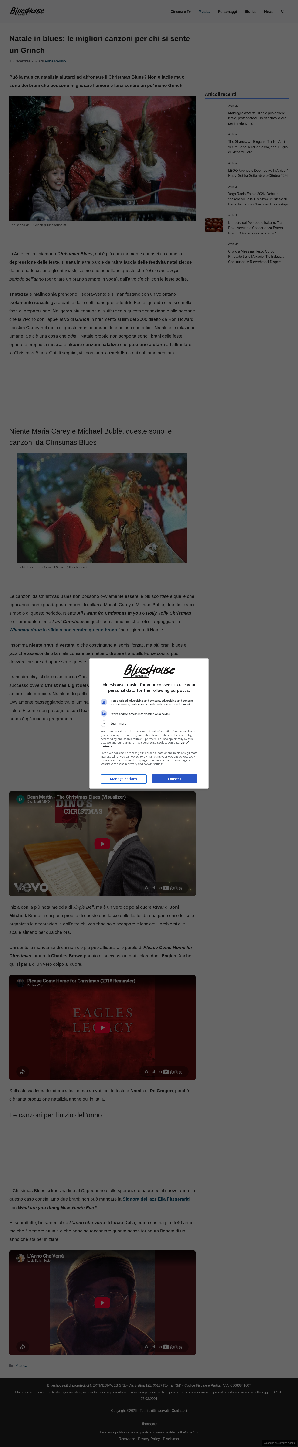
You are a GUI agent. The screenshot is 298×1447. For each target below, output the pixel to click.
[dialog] (149, 723)
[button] (149, 723)
